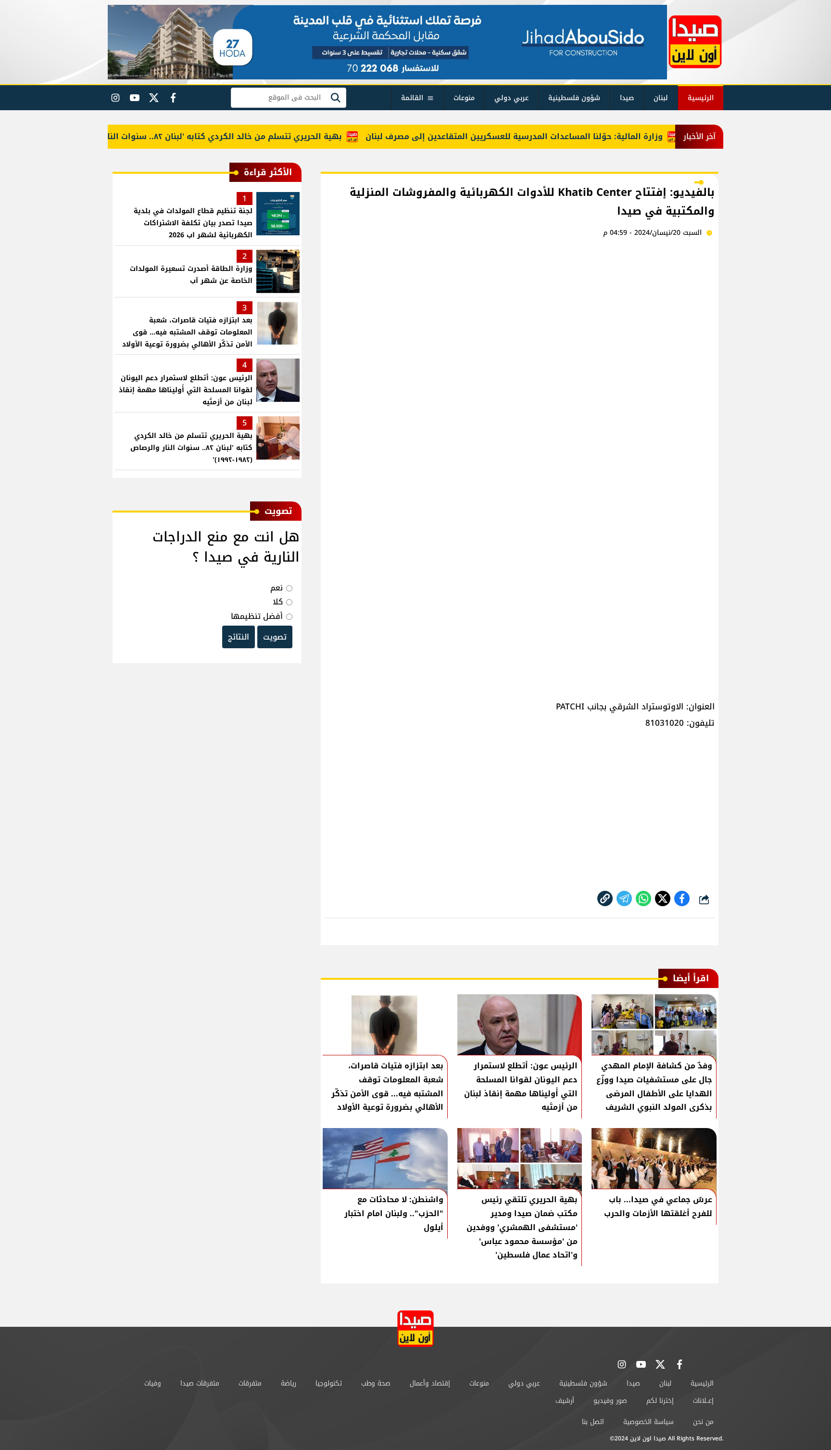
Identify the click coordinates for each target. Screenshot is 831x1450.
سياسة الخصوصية (648, 1421)
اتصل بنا (593, 1421)
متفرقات (250, 1383)
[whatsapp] (605, 898)
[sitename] (415, 1328)
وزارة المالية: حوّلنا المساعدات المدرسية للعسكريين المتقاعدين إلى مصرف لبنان (536, 136)
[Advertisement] (519, 320)
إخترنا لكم (660, 1400)
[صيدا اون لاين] (695, 41)
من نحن (703, 1421)
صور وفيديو (610, 1400)
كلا (278, 601)
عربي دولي (511, 97)
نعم (276, 587)
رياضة (288, 1383)
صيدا (627, 97)
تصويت (275, 636)
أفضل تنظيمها (257, 616)
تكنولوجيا (328, 1383)
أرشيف (564, 1400)
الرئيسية (701, 97)
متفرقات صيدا (199, 1383)
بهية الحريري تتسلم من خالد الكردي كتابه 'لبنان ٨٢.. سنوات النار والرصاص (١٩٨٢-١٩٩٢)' (204, 136)
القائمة (412, 97)
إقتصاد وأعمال (430, 1383)
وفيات (152, 1383)
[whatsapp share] (643, 898)
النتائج (238, 636)
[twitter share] (662, 898)
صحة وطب (375, 1383)
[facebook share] (682, 898)
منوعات (464, 97)
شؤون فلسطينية (574, 97)
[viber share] (624, 898)
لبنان (661, 97)
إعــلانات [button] (703, 1400)
